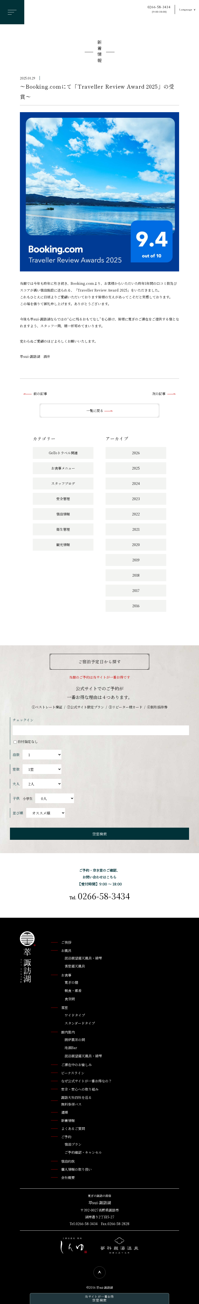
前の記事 (40, 393)
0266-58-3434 (159, 9)
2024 (136, 483)
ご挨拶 (66, 942)
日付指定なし (27, 741)
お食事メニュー (63, 468)
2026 (136, 452)
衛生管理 (63, 529)
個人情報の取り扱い (76, 1169)
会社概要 (68, 1177)
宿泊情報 (63, 514)
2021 (136, 529)
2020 (136, 544)
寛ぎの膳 (71, 982)
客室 (64, 1007)
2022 (136, 514)
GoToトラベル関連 (63, 452)
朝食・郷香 (73, 990)
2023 (136, 498)
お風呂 (66, 950)
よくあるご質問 (73, 1128)
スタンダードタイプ (80, 1023)
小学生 (28, 798)
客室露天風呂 (75, 966)
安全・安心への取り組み (80, 1089)
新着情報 (99, 52)
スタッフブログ (63, 483)
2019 (136, 559)
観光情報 (63, 544)
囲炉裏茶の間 (75, 1039)
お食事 (66, 975)
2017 (136, 590)
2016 (136, 605)
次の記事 (159, 393)
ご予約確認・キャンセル (83, 1152)
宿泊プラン (73, 1144)
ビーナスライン (72, 1072)
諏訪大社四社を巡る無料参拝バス (76, 1101)
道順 (64, 1112)
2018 (136, 575)
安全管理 (63, 498)
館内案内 (68, 1032)
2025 (136, 468)
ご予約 (66, 1136)
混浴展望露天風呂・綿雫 (83, 958)
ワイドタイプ (75, 1015)
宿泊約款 (68, 1161)
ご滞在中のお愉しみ (76, 1064)
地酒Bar (71, 1047)
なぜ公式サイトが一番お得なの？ (86, 1080)
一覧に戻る (95, 410)
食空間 (70, 998)
